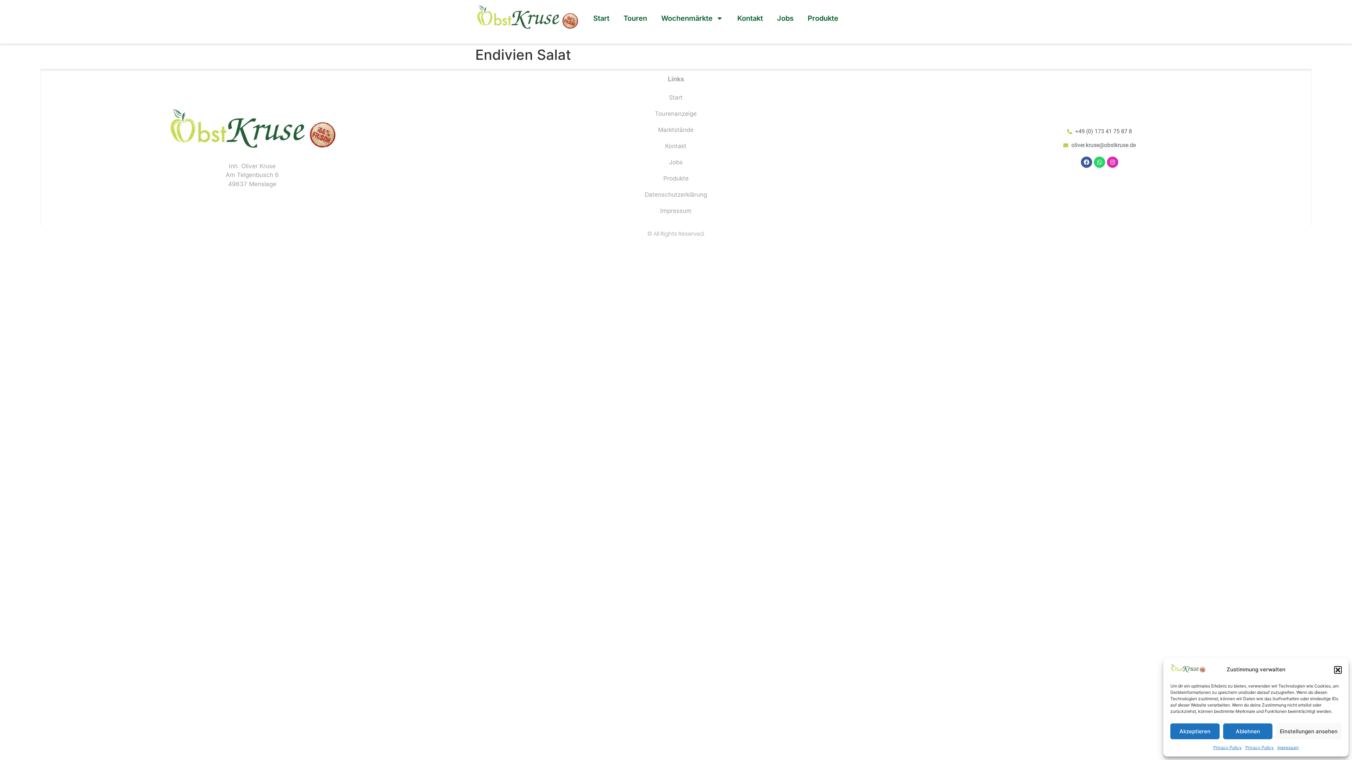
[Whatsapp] (1099, 162)
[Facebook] (1086, 162)
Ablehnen (1248, 731)
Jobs (785, 18)
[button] (1337, 669)
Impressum (1287, 747)
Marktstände (676, 129)
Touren (635, 18)
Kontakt (750, 18)
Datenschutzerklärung (676, 194)
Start (601, 18)
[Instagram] (1112, 162)
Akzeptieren (1194, 731)
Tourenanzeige (676, 113)
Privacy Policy (1227, 747)
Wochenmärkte (687, 18)
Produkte (823, 18)
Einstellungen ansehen (1309, 731)
